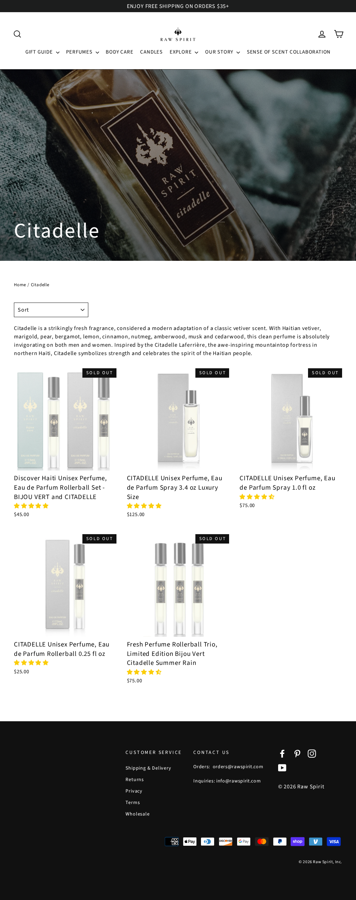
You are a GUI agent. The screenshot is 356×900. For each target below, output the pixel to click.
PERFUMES (80, 52)
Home (20, 285)
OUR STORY (220, 52)
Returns (135, 779)
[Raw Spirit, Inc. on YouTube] (282, 767)
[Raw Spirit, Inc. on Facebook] (282, 753)
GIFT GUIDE (39, 52)
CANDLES (151, 52)
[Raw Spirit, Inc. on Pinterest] (297, 753)
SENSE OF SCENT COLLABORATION (289, 52)
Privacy (134, 791)
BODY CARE (119, 52)
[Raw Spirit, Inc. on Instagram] (312, 753)
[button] (32, 506)
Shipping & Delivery (148, 768)
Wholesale (137, 814)
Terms (133, 802)
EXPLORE (181, 52)
